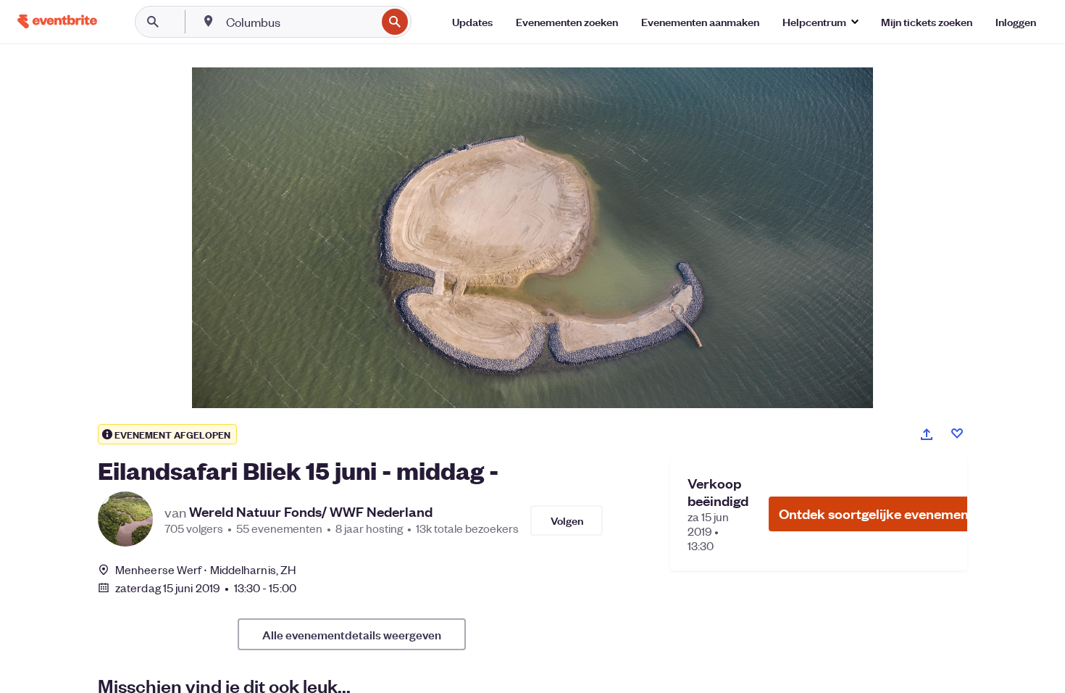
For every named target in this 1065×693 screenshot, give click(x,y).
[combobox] (299, 21)
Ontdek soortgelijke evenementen (884, 514)
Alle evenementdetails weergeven (351, 634)
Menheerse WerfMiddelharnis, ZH (205, 569)
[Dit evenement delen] (926, 434)
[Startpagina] (57, 21)
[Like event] (957, 433)
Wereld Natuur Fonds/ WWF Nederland (311, 511)
